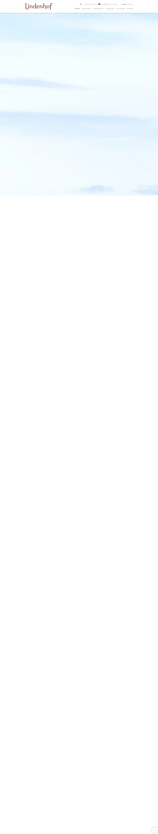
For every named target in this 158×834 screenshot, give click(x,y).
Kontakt (130, 8)
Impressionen (98, 8)
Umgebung (109, 8)
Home (77, 8)
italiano (130, 4)
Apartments (86, 8)
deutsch (124, 4)
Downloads (120, 8)
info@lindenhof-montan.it (109, 4)
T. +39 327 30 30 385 (89, 4)
